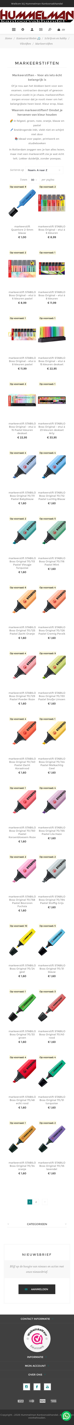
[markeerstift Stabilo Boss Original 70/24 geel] (22, 942)
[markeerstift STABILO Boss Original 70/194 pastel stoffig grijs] (52, 873)
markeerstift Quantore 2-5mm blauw (22, 230)
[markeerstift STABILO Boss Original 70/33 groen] (22, 1007)
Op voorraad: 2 (48, 186)
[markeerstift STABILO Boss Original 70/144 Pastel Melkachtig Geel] (52, 735)
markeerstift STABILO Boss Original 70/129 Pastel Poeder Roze (22, 696)
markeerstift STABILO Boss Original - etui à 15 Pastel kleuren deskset (22, 428)
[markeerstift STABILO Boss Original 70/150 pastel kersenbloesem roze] (22, 804)
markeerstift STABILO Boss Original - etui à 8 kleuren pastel (22, 361)
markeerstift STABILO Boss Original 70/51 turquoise (51, 1100)
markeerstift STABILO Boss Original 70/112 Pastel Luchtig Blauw (51, 496)
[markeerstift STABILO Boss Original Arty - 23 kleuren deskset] (52, 400)
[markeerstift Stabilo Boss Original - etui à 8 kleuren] (52, 268)
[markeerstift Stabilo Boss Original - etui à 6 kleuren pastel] (22, 268)
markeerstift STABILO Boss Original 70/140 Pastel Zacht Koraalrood (22, 763)
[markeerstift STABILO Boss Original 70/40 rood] (52, 1007)
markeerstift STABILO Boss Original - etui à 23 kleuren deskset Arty (51, 428)
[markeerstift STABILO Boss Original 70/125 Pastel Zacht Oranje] (22, 603)
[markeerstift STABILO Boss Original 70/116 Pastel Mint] (52, 534)
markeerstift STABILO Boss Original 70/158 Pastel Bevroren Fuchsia (22, 901)
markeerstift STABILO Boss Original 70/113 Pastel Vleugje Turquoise (22, 563)
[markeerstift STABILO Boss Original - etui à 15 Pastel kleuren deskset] (22, 400)
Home (8, 38)
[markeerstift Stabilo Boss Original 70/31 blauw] (52, 942)
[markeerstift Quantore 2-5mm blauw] (22, 203)
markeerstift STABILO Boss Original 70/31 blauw (51, 968)
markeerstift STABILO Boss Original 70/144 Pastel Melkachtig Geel (51, 763)
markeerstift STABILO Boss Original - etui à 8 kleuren (51, 295)
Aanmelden (39, 1289)
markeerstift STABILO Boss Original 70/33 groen (22, 1034)
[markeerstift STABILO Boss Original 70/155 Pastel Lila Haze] (52, 804)
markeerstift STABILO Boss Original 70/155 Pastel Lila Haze (51, 831)
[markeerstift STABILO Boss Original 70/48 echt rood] (22, 1073)
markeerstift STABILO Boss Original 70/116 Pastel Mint (51, 561)
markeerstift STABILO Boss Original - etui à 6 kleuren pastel (22, 295)
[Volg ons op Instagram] (26, 1386)
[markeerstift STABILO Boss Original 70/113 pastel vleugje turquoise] (22, 534)
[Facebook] (37, 1386)
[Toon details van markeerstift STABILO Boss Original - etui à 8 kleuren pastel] (22, 334)
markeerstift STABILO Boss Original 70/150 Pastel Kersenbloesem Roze (22, 832)
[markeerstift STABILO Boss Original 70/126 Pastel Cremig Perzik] (52, 603)
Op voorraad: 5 (48, 518)
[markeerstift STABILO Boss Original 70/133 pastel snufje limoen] (52, 669)
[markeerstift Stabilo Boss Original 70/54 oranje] (22, 1139)
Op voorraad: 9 (18, 186)
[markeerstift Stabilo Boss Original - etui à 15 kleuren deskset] (52, 334)
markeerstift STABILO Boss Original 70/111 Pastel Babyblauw (22, 496)
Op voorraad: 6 (18, 587)
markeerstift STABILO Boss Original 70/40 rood (51, 1034)
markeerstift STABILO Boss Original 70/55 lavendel (51, 1166)
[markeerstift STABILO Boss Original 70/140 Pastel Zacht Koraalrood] (22, 735)
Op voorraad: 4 (18, 453)
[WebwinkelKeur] (37, 1339)
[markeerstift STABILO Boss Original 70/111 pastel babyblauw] (22, 469)
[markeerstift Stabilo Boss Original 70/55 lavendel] (52, 1139)
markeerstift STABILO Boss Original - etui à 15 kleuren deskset (51, 361)
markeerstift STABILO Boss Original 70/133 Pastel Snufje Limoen (51, 696)
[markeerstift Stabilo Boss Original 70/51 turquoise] (52, 1073)
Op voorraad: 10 (18, 926)
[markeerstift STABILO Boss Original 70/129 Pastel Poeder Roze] (22, 669)
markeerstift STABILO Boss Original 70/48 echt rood (22, 1100)
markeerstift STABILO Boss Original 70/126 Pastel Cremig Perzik (51, 630)
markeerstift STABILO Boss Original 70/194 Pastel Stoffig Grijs (51, 900)
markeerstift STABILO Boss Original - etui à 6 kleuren (51, 230)
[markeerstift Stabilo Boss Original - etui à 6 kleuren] (52, 203)
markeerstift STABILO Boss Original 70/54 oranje (22, 1166)
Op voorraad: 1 (47, 252)
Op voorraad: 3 (48, 991)
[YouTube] (47, 1386)
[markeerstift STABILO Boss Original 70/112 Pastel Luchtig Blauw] (52, 469)
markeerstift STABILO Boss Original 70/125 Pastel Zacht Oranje (22, 630)
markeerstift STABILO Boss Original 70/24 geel (22, 968)
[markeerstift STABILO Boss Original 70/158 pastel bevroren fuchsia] (22, 873)
